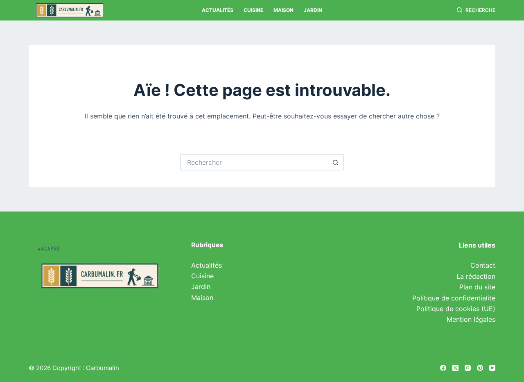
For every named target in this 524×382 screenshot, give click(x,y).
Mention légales (471, 319)
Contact (482, 265)
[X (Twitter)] (455, 368)
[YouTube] (492, 368)
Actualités (217, 10)
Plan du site (477, 287)
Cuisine (253, 10)
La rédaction (475, 276)
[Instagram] (468, 368)
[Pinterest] (480, 368)
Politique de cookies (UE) (455, 309)
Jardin (313, 10)
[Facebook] (443, 368)
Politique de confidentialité (453, 298)
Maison (283, 10)
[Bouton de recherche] (336, 162)
